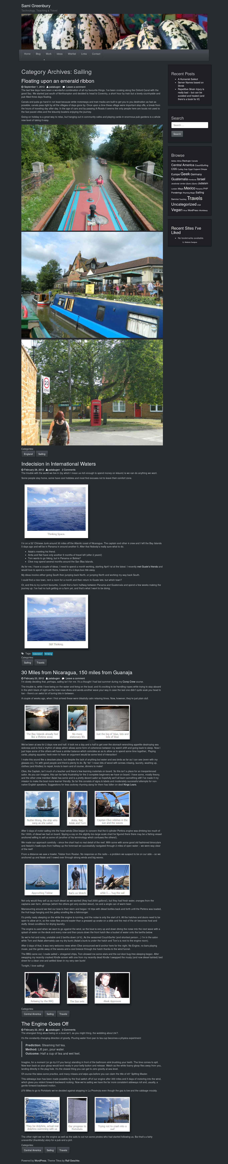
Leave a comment (75, 86)
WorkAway (203, 210)
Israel (201, 178)
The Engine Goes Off (44, 1023)
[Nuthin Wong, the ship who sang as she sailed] (42, 808)
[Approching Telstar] (42, 879)
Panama (199, 188)
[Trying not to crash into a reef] (112, 1114)
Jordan (183, 183)
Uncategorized (183, 204)
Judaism (203, 183)
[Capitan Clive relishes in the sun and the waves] (112, 808)
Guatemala (179, 178)
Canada (194, 161)
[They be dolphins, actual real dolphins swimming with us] (42, 1114)
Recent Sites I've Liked (186, 230)
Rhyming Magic (189, 192)
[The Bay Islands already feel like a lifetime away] (42, 721)
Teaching (182, 199)
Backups (186, 160)
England (28, 454)
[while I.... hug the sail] (112, 879)
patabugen (55, 86)
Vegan (176, 209)
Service (175, 199)
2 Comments (68, 469)
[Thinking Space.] (56, 511)
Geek (185, 173)
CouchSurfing (201, 165)
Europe (175, 174)
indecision (37, 653)
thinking (48, 653)
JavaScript (175, 183)
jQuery (188, 183)
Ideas (60, 53)
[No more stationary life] (77, 721)
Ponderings (176, 192)
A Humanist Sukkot (188, 79)
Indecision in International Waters (58, 463)
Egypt (190, 169)
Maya (180, 188)
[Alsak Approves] (112, 987)
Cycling (180, 169)
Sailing (41, 454)
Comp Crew (129, 681)
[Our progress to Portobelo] (77, 1114)
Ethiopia (204, 169)
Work (48, 53)
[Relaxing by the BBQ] (42, 987)
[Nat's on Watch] (77, 879)
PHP (205, 188)
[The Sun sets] (77, 987)
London (174, 188)
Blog (38, 53)
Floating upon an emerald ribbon (57, 80)
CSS (174, 169)
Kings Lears (130, 784)
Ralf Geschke (72, 1160)
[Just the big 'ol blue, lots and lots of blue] (112, 721)
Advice (173, 161)
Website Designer (191, 242)
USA (199, 205)
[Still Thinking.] (56, 621)
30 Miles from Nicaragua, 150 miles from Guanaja (76, 672)
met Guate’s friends (147, 566)
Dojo (186, 169)
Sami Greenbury (35, 5)
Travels (40, 662)
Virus (185, 210)
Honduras (192, 179)
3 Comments (68, 1029)
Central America (32, 1014)
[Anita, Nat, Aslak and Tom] (77, 808)
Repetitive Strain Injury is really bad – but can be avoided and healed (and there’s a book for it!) (191, 94)
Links (84, 53)
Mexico (189, 187)
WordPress (193, 210)
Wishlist (72, 53)
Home (27, 53)
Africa (179, 161)
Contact (96, 53)
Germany (196, 174)
